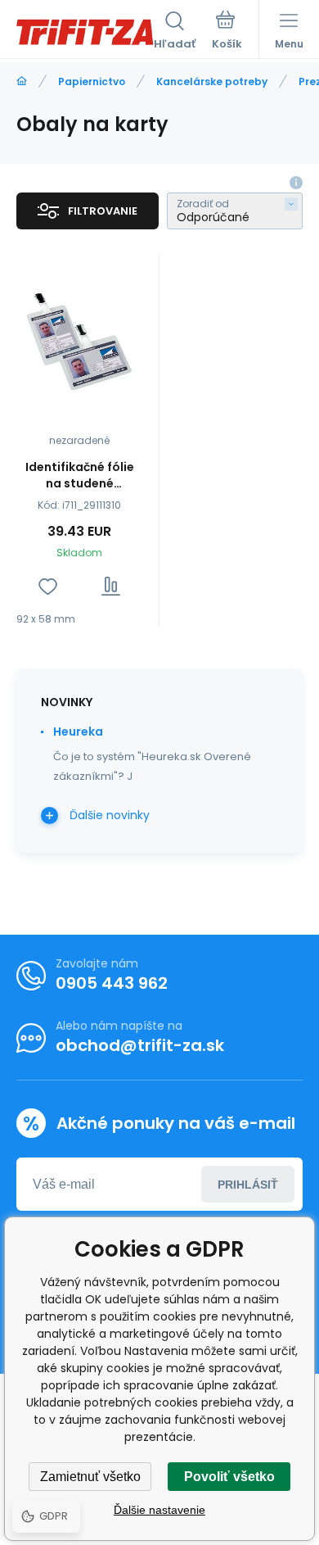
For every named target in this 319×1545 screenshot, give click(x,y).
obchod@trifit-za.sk (140, 1045)
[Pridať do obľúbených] (47, 586)
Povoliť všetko (229, 1477)
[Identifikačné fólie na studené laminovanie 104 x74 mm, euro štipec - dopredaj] (79, 337)
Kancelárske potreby (211, 81)
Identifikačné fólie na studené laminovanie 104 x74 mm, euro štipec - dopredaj (80, 475)
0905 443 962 (112, 983)
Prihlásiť (248, 1184)
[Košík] (227, 31)
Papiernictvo (91, 81)
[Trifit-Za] (21, 81)
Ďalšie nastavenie (159, 1509)
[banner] (85, 31)
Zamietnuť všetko (90, 1477)
